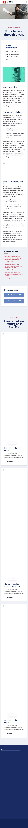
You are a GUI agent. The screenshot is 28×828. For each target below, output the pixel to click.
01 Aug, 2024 (9, 278)
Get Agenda (15, 301)
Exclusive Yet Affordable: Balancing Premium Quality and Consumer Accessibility (14, 258)
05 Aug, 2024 (9, 262)
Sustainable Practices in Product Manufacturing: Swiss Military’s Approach (13, 266)
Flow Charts (15, 295)
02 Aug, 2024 (9, 270)
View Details (9, 461)
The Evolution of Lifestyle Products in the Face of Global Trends (13, 274)
